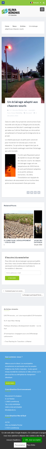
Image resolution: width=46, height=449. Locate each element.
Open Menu (42, 9)
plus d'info (10, 383)
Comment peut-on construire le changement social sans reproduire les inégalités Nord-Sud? (15, 291)
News (15, 26)
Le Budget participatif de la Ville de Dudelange (33, 295)
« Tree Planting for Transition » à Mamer (17, 341)
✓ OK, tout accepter (32, 440)
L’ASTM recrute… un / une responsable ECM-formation (23, 315)
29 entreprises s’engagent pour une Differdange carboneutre (22, 241)
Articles (23, 26)
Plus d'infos (31, 445)
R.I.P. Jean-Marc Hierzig (12, 321)
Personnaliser (20, 445)
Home (7, 26)
